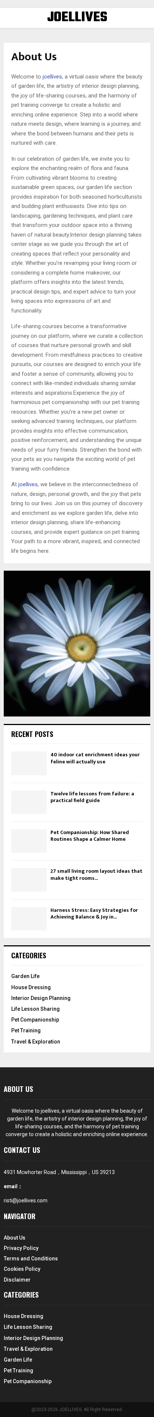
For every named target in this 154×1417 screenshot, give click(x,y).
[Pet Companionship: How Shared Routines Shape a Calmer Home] (29, 841)
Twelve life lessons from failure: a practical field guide (92, 797)
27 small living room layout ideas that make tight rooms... (96, 874)
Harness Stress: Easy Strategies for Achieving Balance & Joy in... (94, 913)
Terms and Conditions (31, 1258)
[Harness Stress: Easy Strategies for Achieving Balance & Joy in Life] (29, 918)
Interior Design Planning (41, 998)
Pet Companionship (35, 1020)
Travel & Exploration (35, 1042)
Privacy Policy (21, 1248)
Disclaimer (17, 1280)
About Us (14, 1238)
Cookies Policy (22, 1269)
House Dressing (31, 987)
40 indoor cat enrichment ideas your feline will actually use (95, 758)
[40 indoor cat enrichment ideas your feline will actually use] (29, 763)
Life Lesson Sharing (35, 1009)
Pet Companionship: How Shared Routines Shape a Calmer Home (89, 835)
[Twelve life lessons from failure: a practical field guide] (29, 802)
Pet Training (26, 1030)
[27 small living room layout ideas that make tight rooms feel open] (29, 879)
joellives (52, 76)
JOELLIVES (77, 18)
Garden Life (25, 976)
